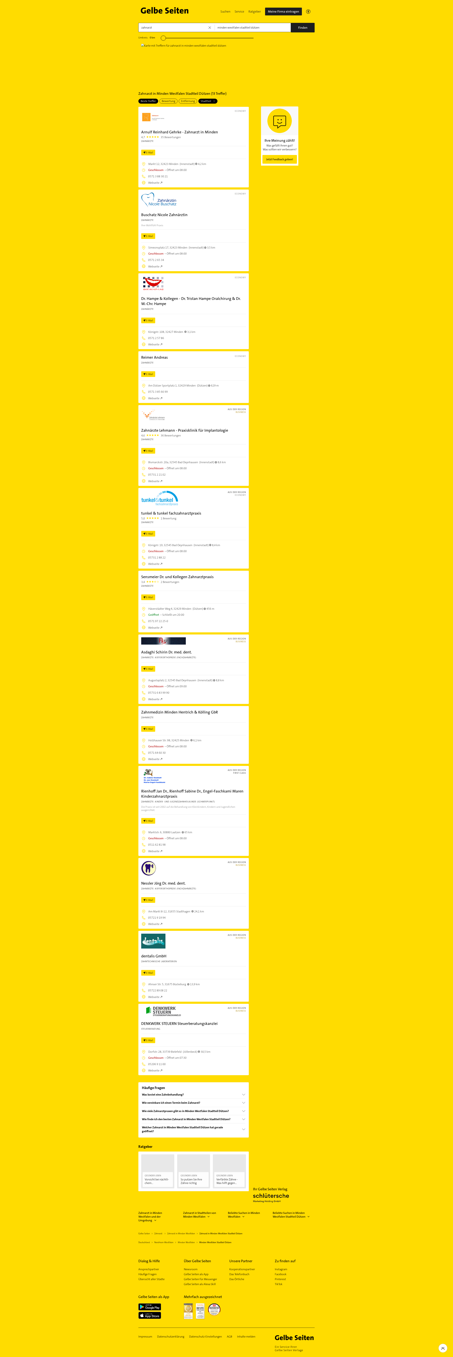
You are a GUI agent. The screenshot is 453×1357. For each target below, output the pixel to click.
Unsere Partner (240, 1261)
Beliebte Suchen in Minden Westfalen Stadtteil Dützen (289, 1214)
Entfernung (188, 101)
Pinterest (280, 1279)
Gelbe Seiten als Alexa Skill (200, 1284)
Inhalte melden (246, 1336)
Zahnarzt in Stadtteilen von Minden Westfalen (199, 1214)
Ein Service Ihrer (289, 1348)
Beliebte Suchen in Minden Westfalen (244, 1214)
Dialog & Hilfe (149, 1261)
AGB (229, 1336)
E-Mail (149, 152)
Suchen (225, 11)
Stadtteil (206, 101)
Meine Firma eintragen (283, 11)
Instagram (281, 1269)
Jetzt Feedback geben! (279, 159)
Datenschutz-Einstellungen (205, 1336)
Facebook (280, 1274)
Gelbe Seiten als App (196, 1274)
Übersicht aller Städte (151, 1279)
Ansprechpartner (148, 1269)
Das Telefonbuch (239, 1274)
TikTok (278, 1284)
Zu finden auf (285, 1261)
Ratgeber (254, 11)
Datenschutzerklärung (170, 1336)
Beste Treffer (148, 101)
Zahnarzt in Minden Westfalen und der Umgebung (150, 1216)
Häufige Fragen (147, 1274)
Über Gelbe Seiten (197, 1261)
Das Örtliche (236, 1279)
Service (239, 11)
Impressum (145, 1336)
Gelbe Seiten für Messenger (200, 1279)
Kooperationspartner (242, 1269)
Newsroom (190, 1269)
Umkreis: (146, 37)
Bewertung (168, 101)
